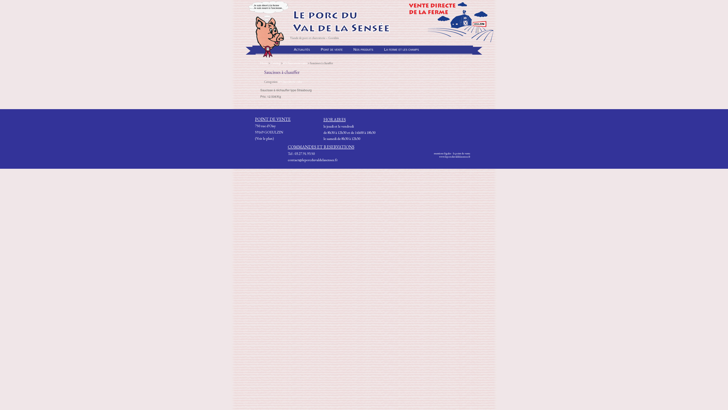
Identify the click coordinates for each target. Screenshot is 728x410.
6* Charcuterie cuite (295, 63)
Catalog (275, 63)
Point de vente (332, 49)
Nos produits (363, 49)
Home (264, 63)
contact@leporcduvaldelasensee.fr (313, 160)
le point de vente (461, 153)
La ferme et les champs (401, 49)
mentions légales (442, 153)
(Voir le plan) (264, 138)
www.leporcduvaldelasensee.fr (454, 156)
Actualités (302, 49)
